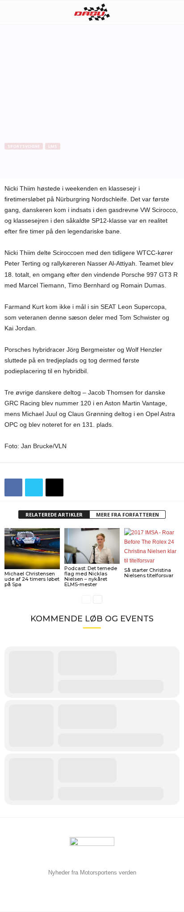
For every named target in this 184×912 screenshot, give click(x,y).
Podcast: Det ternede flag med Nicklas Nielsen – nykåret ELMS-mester (90, 576)
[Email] (54, 487)
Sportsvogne (24, 146)
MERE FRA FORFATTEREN (127, 514)
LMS (52, 146)
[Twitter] (34, 487)
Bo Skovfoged (28, 175)
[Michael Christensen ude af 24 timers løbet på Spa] (32, 549)
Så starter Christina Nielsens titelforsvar (148, 573)
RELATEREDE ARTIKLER (54, 514)
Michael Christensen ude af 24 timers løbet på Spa (31, 579)
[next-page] (97, 599)
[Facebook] (13, 487)
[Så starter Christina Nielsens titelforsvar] (152, 547)
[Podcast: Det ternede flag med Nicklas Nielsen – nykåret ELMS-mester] (92, 546)
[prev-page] (86, 599)
